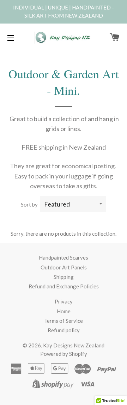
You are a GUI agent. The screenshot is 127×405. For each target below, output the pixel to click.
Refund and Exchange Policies (64, 286)
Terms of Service (63, 321)
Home (64, 311)
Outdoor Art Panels (64, 267)
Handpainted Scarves (63, 257)
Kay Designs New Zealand (73, 345)
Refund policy (64, 330)
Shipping (64, 277)
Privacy (64, 301)
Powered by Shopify (63, 354)
